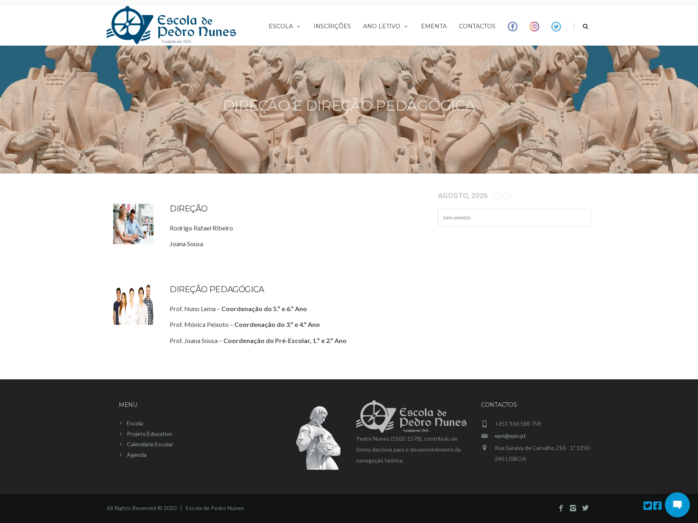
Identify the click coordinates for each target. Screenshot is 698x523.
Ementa (434, 26)
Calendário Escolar (150, 444)
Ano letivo (381, 26)
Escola (281, 26)
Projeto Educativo (149, 433)
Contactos (477, 26)
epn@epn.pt (510, 435)
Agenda (137, 454)
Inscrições (332, 26)
